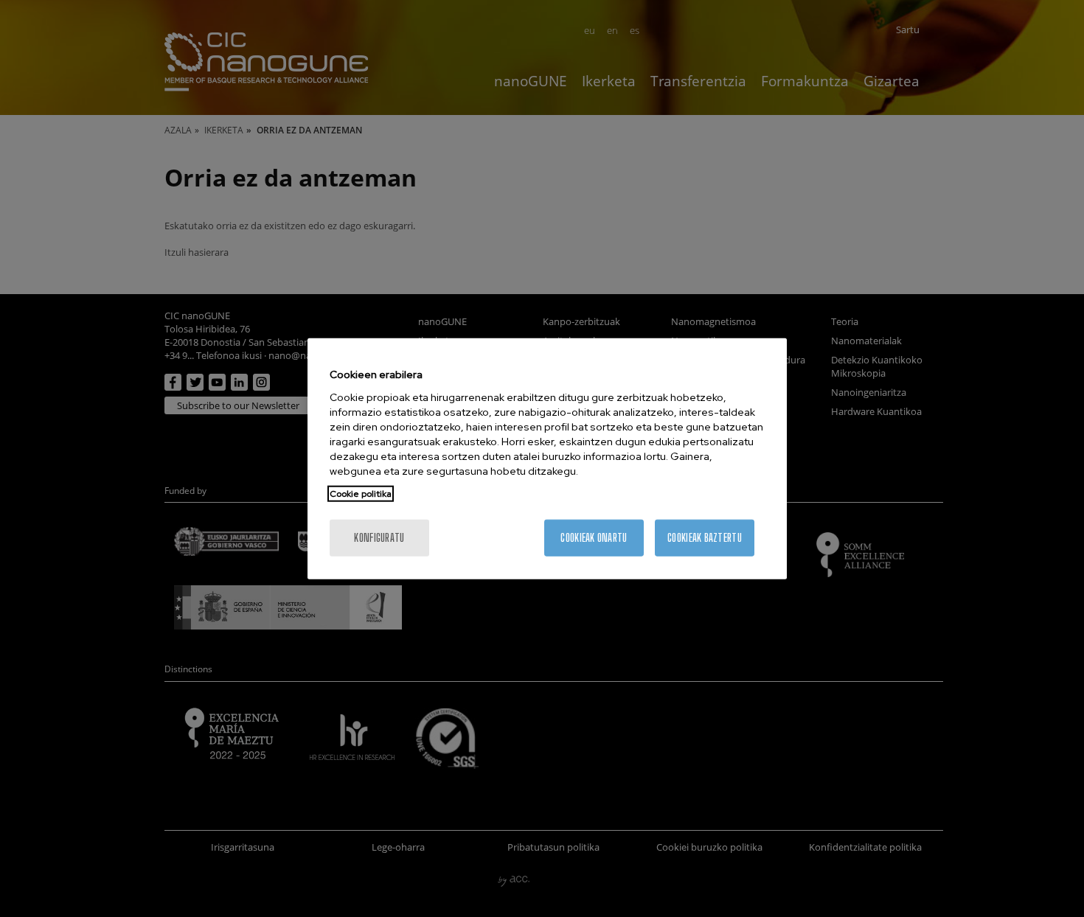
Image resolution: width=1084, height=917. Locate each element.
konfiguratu (379, 537)
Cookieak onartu (593, 537)
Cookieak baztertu (704, 537)
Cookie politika (361, 493)
